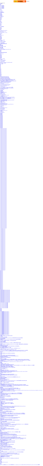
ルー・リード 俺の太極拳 (3, 358)
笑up (0, 27)
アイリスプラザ (2, 83)
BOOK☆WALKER (2, 108)
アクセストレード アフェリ (3, 30)
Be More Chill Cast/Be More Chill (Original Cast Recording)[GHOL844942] (8, 434)
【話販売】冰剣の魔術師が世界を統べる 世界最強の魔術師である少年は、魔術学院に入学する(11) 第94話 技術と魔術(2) (14, 359)
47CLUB (1, 106)
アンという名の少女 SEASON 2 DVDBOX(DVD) (6, 446)
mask (0, 25)
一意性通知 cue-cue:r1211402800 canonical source (5, 81)
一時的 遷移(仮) (2, 26)
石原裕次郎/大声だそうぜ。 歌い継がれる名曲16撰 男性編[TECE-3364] (8, 370)
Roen (0, 431)
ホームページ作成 (2, 58)
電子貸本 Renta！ (2, 101)
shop (0, 29)
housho (1, 369)
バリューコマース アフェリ (3, 32)
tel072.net (1, 15)
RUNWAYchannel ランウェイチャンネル (5, 290)
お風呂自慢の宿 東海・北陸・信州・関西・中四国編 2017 (7, 366)
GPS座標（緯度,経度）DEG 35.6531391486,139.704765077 (7, 444)
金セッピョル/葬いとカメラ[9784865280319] (5, 396)
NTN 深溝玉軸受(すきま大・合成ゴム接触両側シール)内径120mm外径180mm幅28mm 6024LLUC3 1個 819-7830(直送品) (14, 385)
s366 (0, 21)
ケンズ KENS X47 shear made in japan (4, 77)
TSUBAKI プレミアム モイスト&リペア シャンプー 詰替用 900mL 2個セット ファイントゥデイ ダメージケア (13, 435)
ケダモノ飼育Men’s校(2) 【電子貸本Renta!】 (5, 357)
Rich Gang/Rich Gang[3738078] (3, 432)
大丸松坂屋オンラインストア (3, 96)
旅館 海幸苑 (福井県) (2, 378)
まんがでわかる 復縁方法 (3, 427)
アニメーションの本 (2, 368)
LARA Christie (2, 111)
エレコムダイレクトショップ (3, 103)
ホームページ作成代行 (3, 41)
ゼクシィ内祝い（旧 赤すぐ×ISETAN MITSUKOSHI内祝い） (7, 97)
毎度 (0, 44)
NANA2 (1, 414)
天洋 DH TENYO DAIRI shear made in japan (5, 78)
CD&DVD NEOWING (2, 102)
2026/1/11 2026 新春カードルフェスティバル (5, 49)
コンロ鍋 (1, 336)
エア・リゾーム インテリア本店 (4, 303)
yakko (1, 22)
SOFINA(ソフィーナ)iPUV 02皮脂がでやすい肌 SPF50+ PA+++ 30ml (8, 349)
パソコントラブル (2, 61)
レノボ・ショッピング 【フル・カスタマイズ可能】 (6, 87)
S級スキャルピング (2, 376)
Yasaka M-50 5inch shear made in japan (4, 76)
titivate (1, 308)
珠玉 (0, 19)
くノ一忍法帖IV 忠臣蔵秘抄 (3, 421)
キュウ (1, 9)
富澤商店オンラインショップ (3, 110)
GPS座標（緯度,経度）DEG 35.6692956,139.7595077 (6, 335)
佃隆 (0, 430)
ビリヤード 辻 (2, 48)
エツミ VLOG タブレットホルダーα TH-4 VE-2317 (6, 455)
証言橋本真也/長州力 (2, 401)
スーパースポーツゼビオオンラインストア (5, 84)
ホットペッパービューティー (3, 99)
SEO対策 (1, 40)
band (0, 420)
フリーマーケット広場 (3, 46)
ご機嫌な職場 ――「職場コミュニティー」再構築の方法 (7, 403)
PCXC (1, 461)
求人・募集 (1, 63)
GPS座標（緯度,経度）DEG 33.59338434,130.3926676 (6, 402)
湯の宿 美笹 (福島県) (2, 338)
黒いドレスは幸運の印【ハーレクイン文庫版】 (6, 439)
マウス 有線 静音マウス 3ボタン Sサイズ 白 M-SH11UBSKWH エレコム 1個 (9, 399)
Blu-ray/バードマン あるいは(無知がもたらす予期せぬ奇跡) (7, 407)
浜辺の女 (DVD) (2, 418)
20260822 (1, 3)
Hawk (1, 462)
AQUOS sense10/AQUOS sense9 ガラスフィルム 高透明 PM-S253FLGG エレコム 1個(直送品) (11, 393)
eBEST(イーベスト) (2, 93)
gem (0, 23)
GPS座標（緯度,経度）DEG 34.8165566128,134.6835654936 (7, 389)
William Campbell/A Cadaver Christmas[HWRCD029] (6, 419)
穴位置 (1, 459)
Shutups (1, 344)
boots (0, 383)
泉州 (0, 36)
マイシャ (1, 343)
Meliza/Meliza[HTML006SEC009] (4, 345)
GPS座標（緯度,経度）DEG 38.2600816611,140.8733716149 (7, 381)
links (0, 50)
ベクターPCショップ (2, 228)
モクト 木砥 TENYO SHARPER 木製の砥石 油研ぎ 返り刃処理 (7, 79)
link (0, 4)
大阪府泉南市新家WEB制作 (3, 43)
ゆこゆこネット (2, 91)
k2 (0, 20)
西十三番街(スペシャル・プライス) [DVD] (5, 445)
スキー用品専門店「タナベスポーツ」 (4, 311)
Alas (0, 463)
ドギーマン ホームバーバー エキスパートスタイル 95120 (7, 386)
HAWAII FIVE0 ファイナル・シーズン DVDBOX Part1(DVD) (7, 426)
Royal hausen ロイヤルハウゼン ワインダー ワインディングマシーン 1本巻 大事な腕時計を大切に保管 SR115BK (13, 380)
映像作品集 (1, 387)
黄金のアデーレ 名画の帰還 (3, 443)
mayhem (1, 392)
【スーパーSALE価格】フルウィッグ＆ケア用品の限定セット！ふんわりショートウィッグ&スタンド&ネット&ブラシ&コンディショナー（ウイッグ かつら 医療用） (20, 464)
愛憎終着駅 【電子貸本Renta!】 (4, 356)
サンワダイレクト (2, 109)
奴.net (1, 18)
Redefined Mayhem (2, 408)
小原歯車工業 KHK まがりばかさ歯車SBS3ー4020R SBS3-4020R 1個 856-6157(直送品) (10, 437)
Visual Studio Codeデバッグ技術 (4, 394)
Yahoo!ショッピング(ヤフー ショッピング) (5, 82)
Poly (0, 452)
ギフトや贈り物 (2, 5)
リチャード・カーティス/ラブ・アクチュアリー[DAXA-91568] (7, 367)
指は (0, 373)
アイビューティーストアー (3, 128)
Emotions (1, 404)
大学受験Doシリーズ (2, 416)
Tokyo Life (1, 115)
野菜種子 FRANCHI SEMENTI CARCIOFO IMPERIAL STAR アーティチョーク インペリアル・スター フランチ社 (13, 371)
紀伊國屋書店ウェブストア (3, 92)
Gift (0, 457)
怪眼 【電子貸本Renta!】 (3, 412)
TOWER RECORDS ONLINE (3, 100)
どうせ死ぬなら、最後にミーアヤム (4, 363)
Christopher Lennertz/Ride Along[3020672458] (5, 423)
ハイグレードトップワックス (3, 454)
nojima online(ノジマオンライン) (4, 88)
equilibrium (1, 441)
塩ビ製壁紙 (1, 391)
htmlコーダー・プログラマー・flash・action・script (6, 62)
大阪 (0, 35)
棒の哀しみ (1, 351)
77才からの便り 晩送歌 (3, 341)
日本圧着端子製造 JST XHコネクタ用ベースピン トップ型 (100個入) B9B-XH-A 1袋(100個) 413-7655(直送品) (13, 384)
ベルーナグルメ (2, 105)
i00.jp (0, 28)
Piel (0, 450)
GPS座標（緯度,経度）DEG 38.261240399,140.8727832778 (7, 364)
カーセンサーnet (2, 89)
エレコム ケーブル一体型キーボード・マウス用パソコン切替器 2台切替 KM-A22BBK (10, 342)
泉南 (0, 39)
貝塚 (0, 56)
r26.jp (1, 13)
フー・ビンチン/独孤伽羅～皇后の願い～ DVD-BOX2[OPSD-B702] (8, 340)
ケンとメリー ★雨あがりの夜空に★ (4, 382)
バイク (1, 354)
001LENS (1, 113)
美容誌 (1, 362)
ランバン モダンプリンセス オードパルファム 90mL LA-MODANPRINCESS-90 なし (10, 417)
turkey (1, 24)
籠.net (1, 17)
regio (0, 375)
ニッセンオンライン (2, 86)
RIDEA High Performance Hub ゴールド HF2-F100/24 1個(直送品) (7, 409)
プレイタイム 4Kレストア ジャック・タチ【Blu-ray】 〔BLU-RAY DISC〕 (9, 398)
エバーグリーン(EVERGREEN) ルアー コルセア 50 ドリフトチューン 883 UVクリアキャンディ (11, 361)
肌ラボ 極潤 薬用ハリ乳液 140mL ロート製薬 (5, 347)
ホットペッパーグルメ (3, 94)
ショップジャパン (2, 112)
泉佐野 (1, 38)
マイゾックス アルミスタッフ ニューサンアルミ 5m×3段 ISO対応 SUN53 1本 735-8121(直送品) (11, 337)
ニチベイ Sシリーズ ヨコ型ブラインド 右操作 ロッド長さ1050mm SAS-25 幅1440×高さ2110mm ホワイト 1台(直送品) (14, 350)
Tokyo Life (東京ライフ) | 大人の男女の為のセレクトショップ (7, 98)
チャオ (1, 352)
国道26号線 (1, 45)
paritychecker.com (2, 12)
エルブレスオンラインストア (3, 107)
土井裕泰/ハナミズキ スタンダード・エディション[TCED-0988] (7, 448)
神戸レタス (1, 270)
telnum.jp (1, 14)
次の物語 (1, 405)
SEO (0, 34)
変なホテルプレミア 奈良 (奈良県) (4, 425)
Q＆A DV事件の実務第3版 (3, 346)
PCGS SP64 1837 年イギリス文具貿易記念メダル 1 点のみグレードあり (8, 453)
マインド (1, 10)
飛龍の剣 (1, 410)
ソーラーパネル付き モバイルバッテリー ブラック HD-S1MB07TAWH (8, 436)
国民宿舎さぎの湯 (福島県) (3, 377)
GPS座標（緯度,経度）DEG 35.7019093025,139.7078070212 (7, 428)
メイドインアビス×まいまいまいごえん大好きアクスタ (6, 411)
